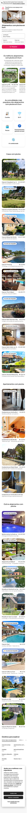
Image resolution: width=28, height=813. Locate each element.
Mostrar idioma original (19, 3)
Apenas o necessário (13, 797)
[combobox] (13, 36)
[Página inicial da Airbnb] (3, 8)
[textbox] (7, 42)
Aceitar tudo (13, 793)
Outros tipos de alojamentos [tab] (9, 740)
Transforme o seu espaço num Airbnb (13, 8)
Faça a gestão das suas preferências (13, 802)
